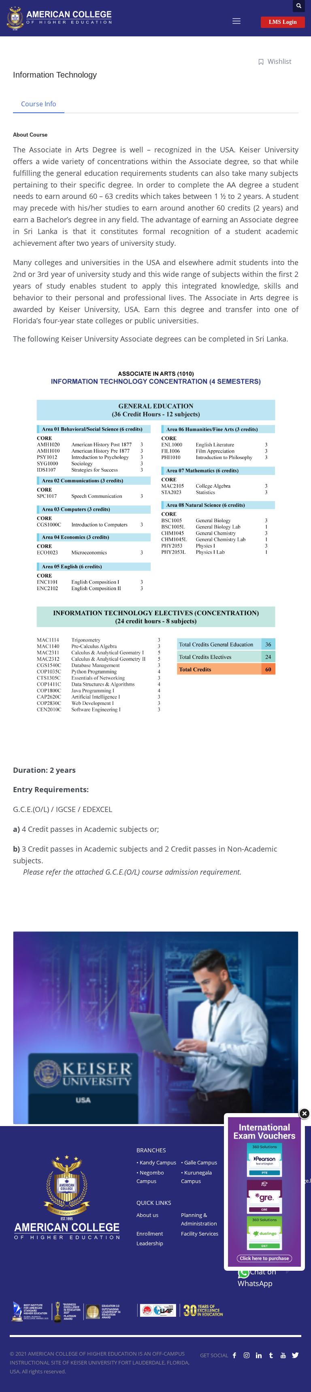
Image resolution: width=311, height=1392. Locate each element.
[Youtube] (283, 1355)
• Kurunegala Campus (196, 1177)
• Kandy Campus (156, 1162)
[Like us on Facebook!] (234, 1355)
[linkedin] (259, 1355)
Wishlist (280, 61)
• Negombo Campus (150, 1177)
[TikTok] (271, 1355)
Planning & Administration (199, 1219)
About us (147, 1215)
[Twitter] (295, 1355)
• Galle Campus (199, 1162)
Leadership (149, 1243)
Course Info (38, 103)
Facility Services (199, 1233)
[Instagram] (247, 1355)
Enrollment (149, 1233)
